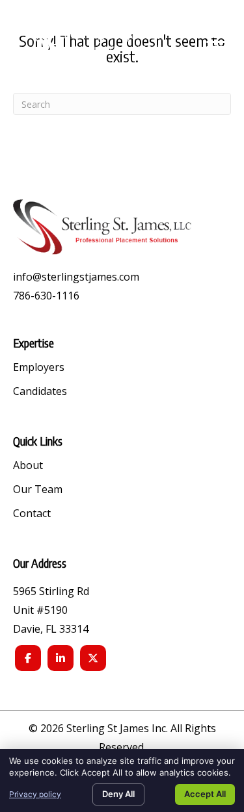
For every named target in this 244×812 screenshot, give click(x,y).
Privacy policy (35, 794)
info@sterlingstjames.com (76, 277)
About (28, 466)
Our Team (37, 490)
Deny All (118, 794)
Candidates (40, 392)
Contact (32, 514)
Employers (38, 368)
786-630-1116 (46, 295)
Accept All (205, 794)
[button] (216, 42)
